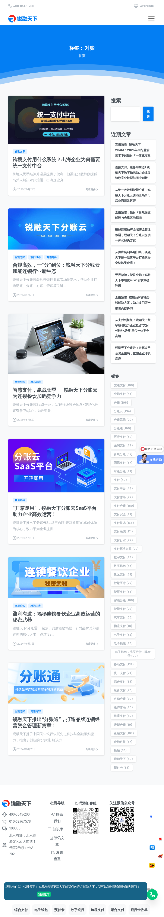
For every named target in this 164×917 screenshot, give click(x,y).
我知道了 (44, 894)
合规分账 (123, 454)
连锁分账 (123, 724)
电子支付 (123, 635)
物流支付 (123, 626)
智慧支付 (123, 592)
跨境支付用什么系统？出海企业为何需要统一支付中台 (56, 162)
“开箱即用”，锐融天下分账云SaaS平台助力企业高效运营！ (55, 511)
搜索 (116, 100)
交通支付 (124, 385)
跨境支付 (123, 716)
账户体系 (123, 707)
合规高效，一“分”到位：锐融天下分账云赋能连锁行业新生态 (56, 268)
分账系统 (123, 420)
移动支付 (124, 664)
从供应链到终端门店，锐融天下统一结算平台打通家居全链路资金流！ (133, 257)
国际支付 (123, 463)
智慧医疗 (123, 583)
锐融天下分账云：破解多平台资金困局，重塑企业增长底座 (133, 353)
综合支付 (123, 681)
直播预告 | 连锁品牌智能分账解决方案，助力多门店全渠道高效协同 (133, 302)
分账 (121, 402)
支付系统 (123, 531)
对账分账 (123, 471)
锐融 (120, 750)
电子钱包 (123, 643)
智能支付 (123, 609)
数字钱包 (123, 566)
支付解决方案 (126, 549)
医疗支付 (123, 437)
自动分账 (123, 699)
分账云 (122, 411)
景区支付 (123, 574)
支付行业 (123, 540)
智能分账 (124, 600)
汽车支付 (123, 617)
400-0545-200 (23, 6)
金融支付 (124, 733)
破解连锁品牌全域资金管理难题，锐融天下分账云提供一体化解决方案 (133, 234)
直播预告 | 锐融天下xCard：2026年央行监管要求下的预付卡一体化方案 (133, 149)
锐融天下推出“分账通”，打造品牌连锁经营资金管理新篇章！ (56, 722)
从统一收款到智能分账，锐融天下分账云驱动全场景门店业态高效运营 (133, 195)
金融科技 (123, 742)
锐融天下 (123, 759)
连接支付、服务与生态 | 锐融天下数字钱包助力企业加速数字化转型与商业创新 (133, 172)
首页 (82, 55)
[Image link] (151, 817)
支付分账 (124, 506)
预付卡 (122, 767)
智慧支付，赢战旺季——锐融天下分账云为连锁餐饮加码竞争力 (55, 392)
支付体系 (123, 497)
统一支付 (123, 673)
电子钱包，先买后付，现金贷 (132, 654)
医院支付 (123, 445)
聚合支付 (123, 690)
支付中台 (123, 488)
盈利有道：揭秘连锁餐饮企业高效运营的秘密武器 (56, 616)
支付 (120, 480)
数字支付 (123, 557)
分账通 (122, 428)
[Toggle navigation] (151, 18)
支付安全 (123, 514)
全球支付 (123, 394)
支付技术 (124, 523)
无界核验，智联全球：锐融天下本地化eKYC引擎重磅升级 (133, 280)
